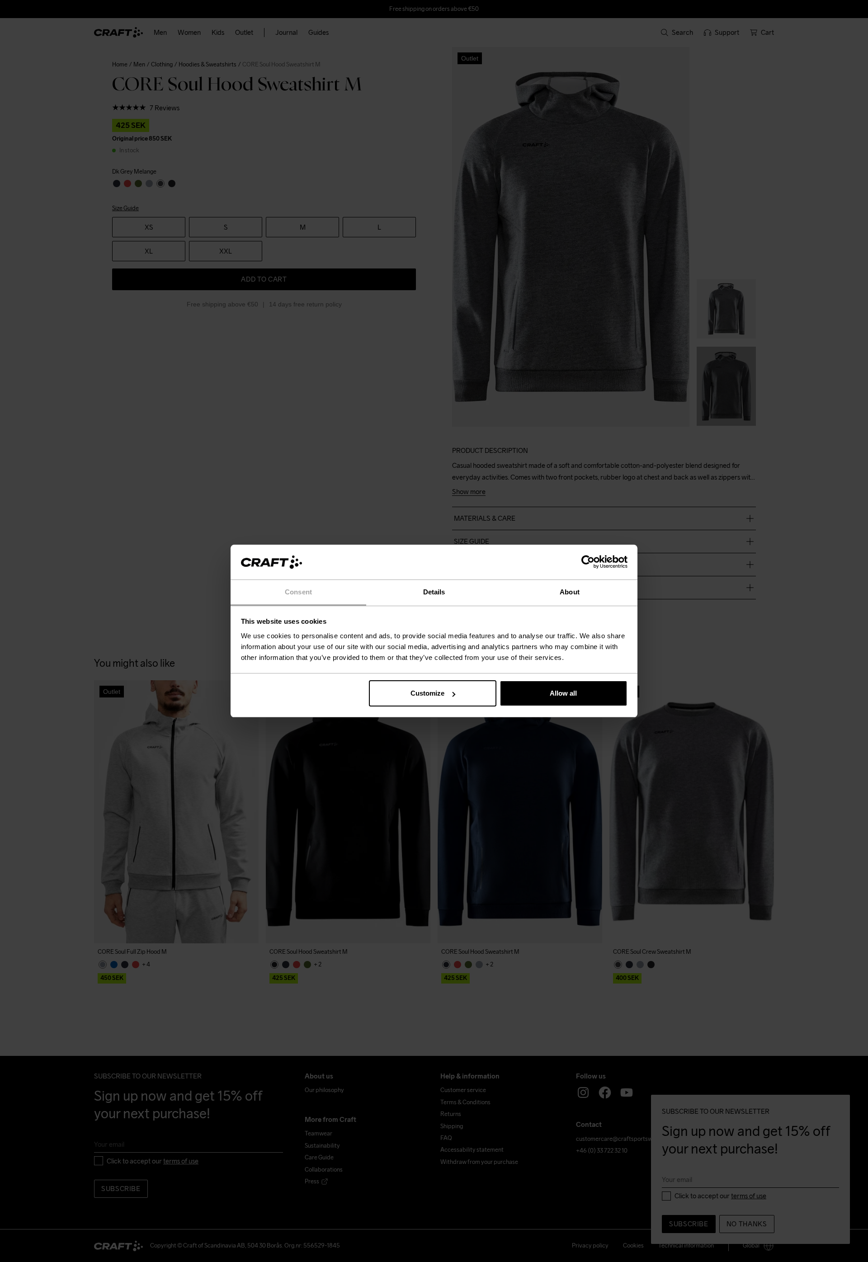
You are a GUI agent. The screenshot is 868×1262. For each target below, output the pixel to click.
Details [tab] (434, 592)
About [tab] (570, 592)
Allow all (563, 693)
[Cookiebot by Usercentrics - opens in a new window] (587, 562)
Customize (427, 693)
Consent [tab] (298, 592)
